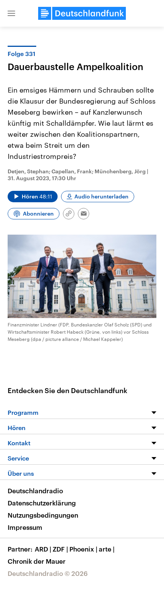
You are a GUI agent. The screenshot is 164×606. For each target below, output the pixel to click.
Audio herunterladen (101, 196)
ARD (43, 549)
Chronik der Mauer (37, 561)
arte (106, 549)
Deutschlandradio (35, 490)
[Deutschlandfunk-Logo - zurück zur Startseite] (82, 13)
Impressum (25, 527)
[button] (11, 13)
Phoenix (83, 549)
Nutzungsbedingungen (43, 515)
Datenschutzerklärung (42, 503)
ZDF (60, 549)
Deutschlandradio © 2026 (48, 573)
